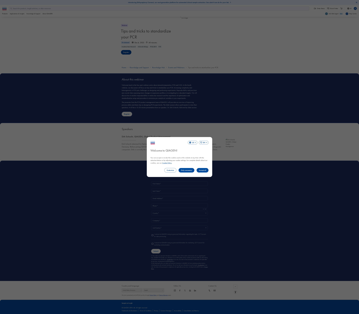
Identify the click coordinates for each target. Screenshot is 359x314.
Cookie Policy (167, 163)
